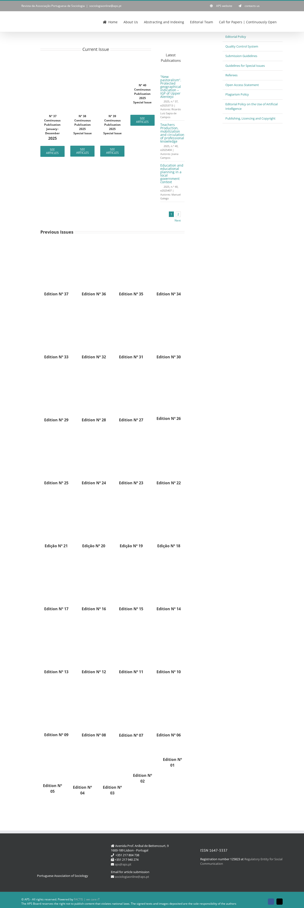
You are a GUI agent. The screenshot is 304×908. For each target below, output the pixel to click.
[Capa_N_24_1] (94, 433)
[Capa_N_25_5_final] (56, 433)
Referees (231, 75)
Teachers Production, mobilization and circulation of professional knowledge (172, 133)
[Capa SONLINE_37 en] (56, 244)
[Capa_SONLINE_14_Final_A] (169, 559)
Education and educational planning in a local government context (171, 173)
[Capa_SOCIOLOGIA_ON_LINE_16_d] (94, 559)
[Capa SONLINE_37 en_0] (52, 76)
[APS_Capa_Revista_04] (82, 748)
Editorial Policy (235, 36)
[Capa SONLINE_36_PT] (94, 244)
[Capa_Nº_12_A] (94, 622)
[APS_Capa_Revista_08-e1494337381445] (94, 684)
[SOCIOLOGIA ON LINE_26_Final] (169, 370)
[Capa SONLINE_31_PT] (131, 307)
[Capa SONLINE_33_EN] (56, 307)
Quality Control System (241, 46)
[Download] (161, 101)
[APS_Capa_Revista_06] (169, 684)
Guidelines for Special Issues (245, 65)
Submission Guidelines (241, 56)
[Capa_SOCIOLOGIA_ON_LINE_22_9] (169, 433)
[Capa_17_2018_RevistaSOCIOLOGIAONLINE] (56, 559)
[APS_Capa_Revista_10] (169, 622)
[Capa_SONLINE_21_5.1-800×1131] (56, 496)
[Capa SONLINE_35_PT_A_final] (131, 244)
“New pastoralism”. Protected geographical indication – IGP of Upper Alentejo (170, 86)
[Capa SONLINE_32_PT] (94, 307)
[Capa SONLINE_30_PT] (169, 307)
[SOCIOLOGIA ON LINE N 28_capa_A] (94, 370)
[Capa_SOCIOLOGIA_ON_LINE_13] (56, 622)
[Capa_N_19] (131, 496)
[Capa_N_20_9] (94, 496)
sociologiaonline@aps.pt (105, 6)
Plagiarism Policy (237, 94)
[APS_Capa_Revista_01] (172, 748)
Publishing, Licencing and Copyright (250, 118)
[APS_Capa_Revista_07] (131, 684)
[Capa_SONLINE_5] (52, 748)
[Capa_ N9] (56, 684)
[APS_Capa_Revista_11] (131, 622)
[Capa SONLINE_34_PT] (169, 244)
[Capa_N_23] (131, 433)
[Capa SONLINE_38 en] (82, 76)
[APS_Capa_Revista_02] (142, 748)
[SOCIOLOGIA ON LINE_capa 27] (131, 370)
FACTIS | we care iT (87, 899)
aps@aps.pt (123, 864)
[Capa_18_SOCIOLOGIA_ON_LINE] (169, 496)
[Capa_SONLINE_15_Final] (131, 559)
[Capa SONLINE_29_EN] (56, 370)
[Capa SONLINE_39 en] (112, 76)
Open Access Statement (242, 85)
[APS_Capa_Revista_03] (112, 748)
